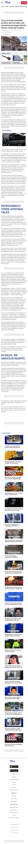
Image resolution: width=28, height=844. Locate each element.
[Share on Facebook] (5, 34)
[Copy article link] (9, 34)
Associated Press (5, 30)
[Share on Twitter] (7, 34)
